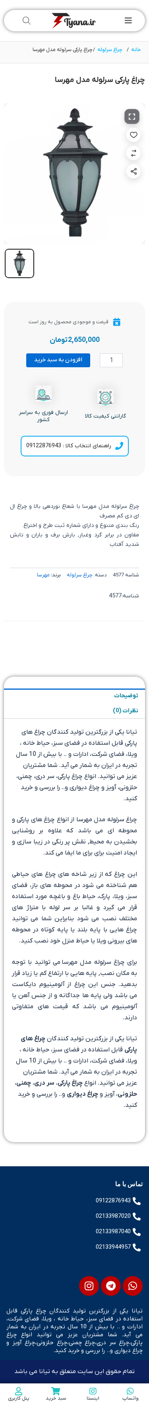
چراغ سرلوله (109, 49)
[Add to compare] (133, 152)
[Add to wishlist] (133, 134)
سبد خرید (56, 1398)
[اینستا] (93, 1391)
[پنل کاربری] (19, 1391)
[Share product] (133, 171)
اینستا (93, 1398)
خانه (136, 49)
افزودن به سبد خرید (58, 360)
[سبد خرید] (56, 1391)
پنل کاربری (18, 1398)
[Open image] (131, 116)
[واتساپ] (130, 1391)
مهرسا (43, 575)
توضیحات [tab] (126, 696)
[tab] (19, 263)
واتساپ (130, 1398)
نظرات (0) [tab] (125, 711)
